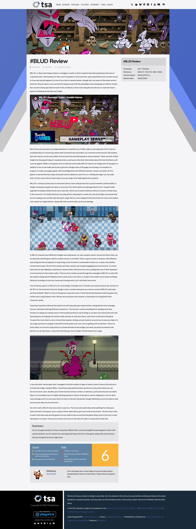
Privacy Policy (156, 508)
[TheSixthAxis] (42, 8)
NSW (140, 72)
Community (95, 5)
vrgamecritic (72, 520)
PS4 (146, 72)
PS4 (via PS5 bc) (144, 75)
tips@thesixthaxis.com (115, 517)
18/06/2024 (142, 78)
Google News (83, 520)
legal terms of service (115, 508)
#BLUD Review (131, 61)
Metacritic (150, 517)
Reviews (66, 5)
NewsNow (101, 520)
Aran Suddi (36, 67)
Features (85, 5)
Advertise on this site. (44, 520)
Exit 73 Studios (143, 69)
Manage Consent (87, 512)
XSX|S (159, 72)
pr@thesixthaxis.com (91, 517)
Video (103, 5)
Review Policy (144, 508)
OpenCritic (159, 517)
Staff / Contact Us (131, 508)
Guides (110, 5)
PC (143, 72)
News (58, 5)
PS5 (150, 72)
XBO (155, 72)
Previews (75, 5)
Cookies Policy (73, 512)
